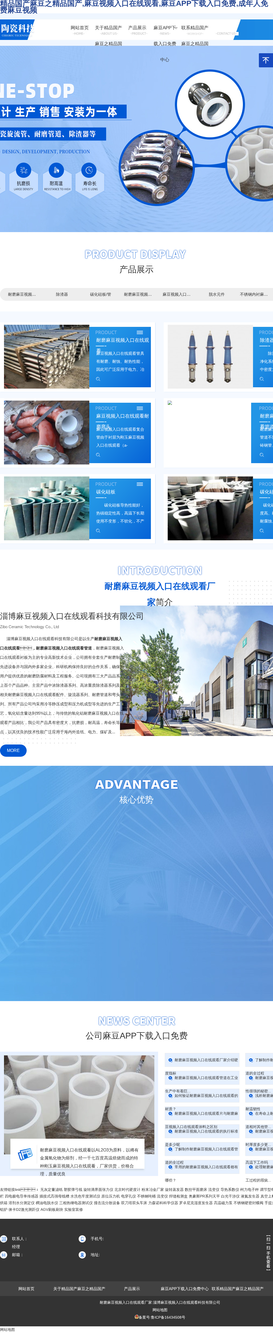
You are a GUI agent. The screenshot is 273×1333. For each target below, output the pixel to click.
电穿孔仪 (128, 1196)
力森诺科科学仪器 (163, 1203)
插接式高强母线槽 (54, 1196)
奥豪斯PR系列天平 (204, 1196)
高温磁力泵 (223, 1203)
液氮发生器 (250, 1196)
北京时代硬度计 (127, 1189)
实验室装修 (73, 1209)
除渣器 (62, 294)
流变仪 (213, 1189)
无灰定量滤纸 (51, 1189)
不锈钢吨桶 (146, 1196)
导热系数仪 (229, 1189)
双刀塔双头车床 (134, 1203)
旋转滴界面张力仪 (98, 1189)
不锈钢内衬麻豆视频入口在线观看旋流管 (255, 294)
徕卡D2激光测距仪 (24, 1209)
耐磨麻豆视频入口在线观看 (23, 294)
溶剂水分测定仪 (22, 1203)
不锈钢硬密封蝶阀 (248, 1203)
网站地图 (159, 1310)
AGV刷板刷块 (52, 1209)
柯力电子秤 (249, 1189)
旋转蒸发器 (174, 1189)
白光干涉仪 (230, 1196)
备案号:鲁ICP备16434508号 (162, 1317)
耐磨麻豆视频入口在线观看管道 (139, 294)
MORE (13, 750)
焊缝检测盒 (178, 1196)
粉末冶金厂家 (153, 1189)
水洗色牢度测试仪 (85, 1196)
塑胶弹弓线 (73, 1189)
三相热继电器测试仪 (76, 1203)
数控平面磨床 (196, 1189)
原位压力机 (110, 1196)
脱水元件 (217, 294)
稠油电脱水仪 (47, 1203)
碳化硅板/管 (100, 294)
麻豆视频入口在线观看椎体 (178, 294)
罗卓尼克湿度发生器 (196, 1203)
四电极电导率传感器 (21, 1196)
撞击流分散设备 (107, 1203)
